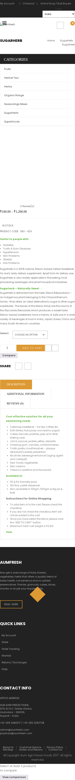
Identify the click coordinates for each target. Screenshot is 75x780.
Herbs (8, 86)
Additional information (25, 393)
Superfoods (12, 121)
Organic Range (14, 95)
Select (4, 333)
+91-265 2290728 (33, 722)
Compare (55, 348)
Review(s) (27, 206)
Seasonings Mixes (15, 104)
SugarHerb (66, 40)
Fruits (7, 69)
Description (16, 384)
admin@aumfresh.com (14, 729)
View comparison (14, 777)
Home (51, 40)
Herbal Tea (11, 78)
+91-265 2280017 (10, 722)
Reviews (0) (15, 403)
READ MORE (11, 604)
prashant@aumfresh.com (16, 733)
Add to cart (32, 348)
